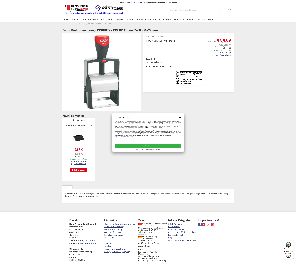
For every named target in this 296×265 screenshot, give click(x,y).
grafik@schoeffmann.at (86, 243)
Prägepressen (174, 237)
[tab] (67, 187)
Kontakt (72, 237)
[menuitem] (70, 19)
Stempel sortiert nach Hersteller (182, 240)
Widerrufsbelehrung (113, 229)
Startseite (67, 24)
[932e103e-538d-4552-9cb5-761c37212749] (189, 77)
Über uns (108, 243)
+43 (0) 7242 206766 (134, 2)
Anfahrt (107, 246)
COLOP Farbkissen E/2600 (78, 125)
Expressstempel (175, 235)
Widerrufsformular (112, 232)
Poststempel (174, 226)
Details (67, 187)
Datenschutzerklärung (114, 226)
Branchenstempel (176, 229)
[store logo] (94, 9)
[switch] (288, 256)
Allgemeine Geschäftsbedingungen (119, 224)
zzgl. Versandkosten (223, 55)
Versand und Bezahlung (114, 249)
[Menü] (292, 242)
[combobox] (195, 10)
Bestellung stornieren (113, 235)
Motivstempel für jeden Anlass (182, 232)
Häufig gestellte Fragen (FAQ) (117, 251)
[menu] (148, 19)
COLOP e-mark (175, 224)
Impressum (109, 237)
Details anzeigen (78, 170)
